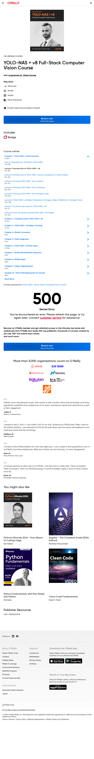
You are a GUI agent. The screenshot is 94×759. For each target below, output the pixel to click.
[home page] (14, 3)
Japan (5, 693)
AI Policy (32, 664)
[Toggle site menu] (3, 3)
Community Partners (11, 667)
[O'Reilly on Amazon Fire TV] (58, 689)
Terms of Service (8, 719)
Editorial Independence (36, 719)
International (9, 685)
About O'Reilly (9, 648)
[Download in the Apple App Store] (56, 663)
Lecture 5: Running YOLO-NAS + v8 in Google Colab (27, 195)
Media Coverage (9, 664)
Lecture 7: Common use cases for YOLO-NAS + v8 (25, 207)
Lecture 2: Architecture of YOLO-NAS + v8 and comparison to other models (36, 176)
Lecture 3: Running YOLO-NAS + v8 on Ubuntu (24, 182)
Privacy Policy (35, 660)
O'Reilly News (8, 660)
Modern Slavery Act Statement (57, 719)
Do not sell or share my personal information (18, 710)
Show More (9, 279)
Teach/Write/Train (10, 653)
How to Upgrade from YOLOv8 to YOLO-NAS (23, 163)
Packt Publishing (15, 100)
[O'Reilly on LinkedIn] (13, 636)
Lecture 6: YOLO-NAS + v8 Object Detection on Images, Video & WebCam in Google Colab (43, 201)
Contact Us (34, 653)
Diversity (6, 674)
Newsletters (34, 656)
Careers (5, 656)
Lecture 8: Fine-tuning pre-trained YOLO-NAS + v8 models (29, 214)
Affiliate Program (9, 671)
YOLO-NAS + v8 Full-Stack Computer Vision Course (44, 285)
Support (33, 648)
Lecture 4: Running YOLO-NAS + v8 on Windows (25, 189)
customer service (51, 317)
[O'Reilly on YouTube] (17, 636)
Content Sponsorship (11, 678)
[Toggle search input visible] (91, 3)
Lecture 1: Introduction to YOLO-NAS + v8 (22, 170)
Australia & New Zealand (12, 690)
